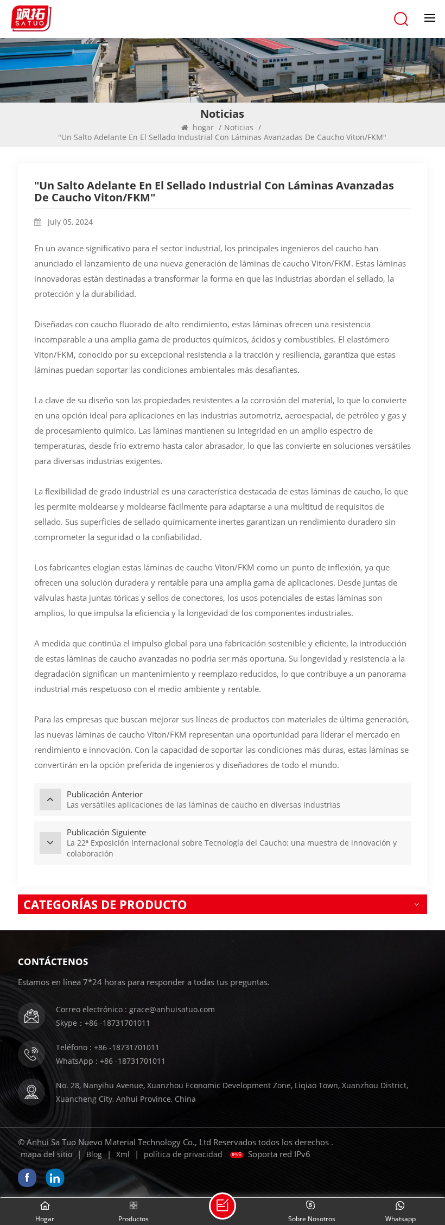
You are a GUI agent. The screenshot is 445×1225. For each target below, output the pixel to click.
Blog (94, 1154)
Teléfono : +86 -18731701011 (108, 1047)
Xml (123, 1154)
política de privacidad (183, 1154)
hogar (203, 127)
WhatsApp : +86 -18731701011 (111, 1061)
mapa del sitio (46, 1154)
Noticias (238, 127)
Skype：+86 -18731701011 (103, 1023)
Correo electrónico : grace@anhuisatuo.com (135, 1009)
